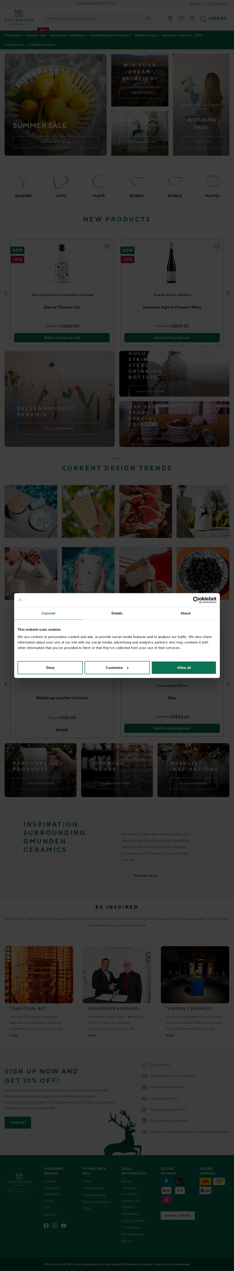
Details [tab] (117, 613)
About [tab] (186, 613)
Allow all (184, 667)
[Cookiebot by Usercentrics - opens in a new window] (196, 600)
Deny (50, 667)
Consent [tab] (48, 613)
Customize (114, 667)
